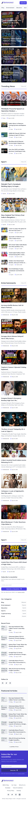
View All (23, 86)
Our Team (14, 785)
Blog (3, 7)
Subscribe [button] (23, 2)
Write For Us (22, 785)
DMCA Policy (6, 785)
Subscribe (13, 770)
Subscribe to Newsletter (13, 589)
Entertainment (10, 7)
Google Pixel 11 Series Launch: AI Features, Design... (11, 75)
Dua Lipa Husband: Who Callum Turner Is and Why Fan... (12, 22)
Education (19, 7)
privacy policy (21, 592)
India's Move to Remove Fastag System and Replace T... (17, 125)
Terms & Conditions (18, 787)
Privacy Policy (10, 790)
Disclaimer (7, 787)
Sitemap (19, 790)
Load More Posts (14, 746)
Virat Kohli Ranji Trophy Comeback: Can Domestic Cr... (16, 270)
